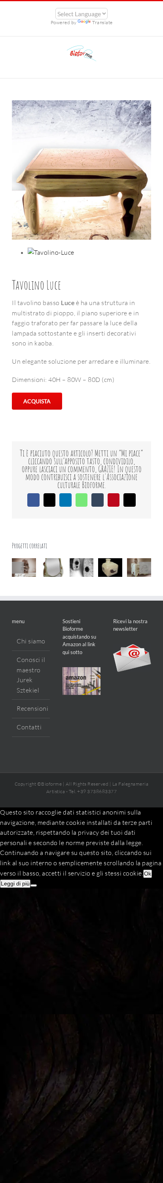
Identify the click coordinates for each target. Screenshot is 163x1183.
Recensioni (31, 708)
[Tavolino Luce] (51, 252)
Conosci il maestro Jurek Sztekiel (31, 675)
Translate (102, 22)
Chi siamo (31, 641)
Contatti (29, 727)
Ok (147, 873)
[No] (33, 885)
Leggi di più (15, 883)
